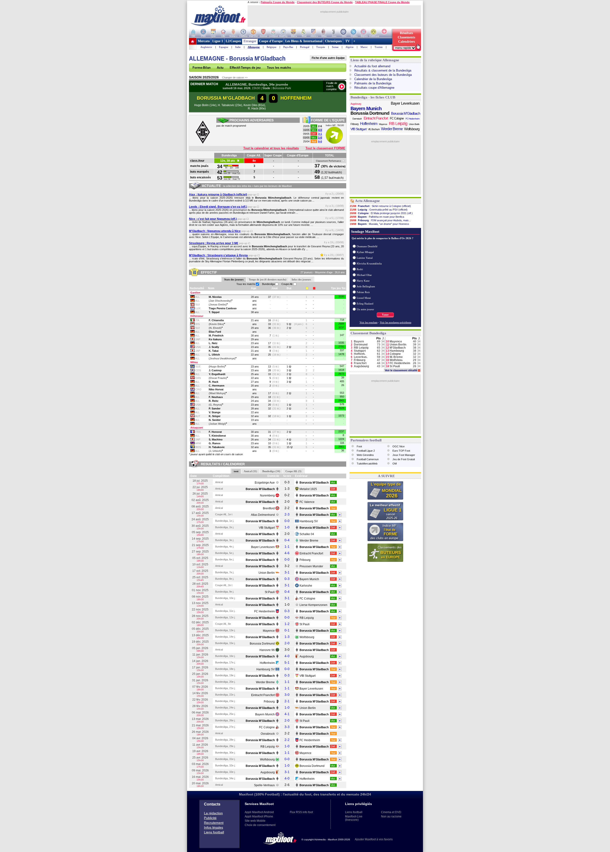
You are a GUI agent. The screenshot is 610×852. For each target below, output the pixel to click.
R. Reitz (214, 400)
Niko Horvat (216, 389)
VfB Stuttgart (267, 527)
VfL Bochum (374, 129)
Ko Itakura (215, 339)
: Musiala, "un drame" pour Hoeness (379, 223)
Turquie (320, 47)
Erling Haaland (365, 303)
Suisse (335, 47)
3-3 (287, 727)
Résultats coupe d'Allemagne (374, 87)
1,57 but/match (332, 178)
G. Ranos (214, 443)
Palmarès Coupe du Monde (278, 2)
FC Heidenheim (264, 611)
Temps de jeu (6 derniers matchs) (267, 279)
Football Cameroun (368, 459)
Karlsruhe (306, 585)
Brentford (269, 508)
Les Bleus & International (303, 41)
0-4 (287, 540)
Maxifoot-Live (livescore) (353, 818)
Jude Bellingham (366, 286)
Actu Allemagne (367, 201)
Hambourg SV (309, 521)
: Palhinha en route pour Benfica (377, 216)
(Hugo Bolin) (217, 366)
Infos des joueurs (301, 279)
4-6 (287, 553)
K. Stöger (214, 416)
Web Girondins (365, 455)
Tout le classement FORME (325, 148)
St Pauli (270, 592)
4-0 (320, 130)
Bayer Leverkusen (263, 547)
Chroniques (333, 41)
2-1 (287, 701)
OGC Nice (398, 446)
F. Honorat (215, 431)
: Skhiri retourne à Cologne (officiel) (380, 206)
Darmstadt (356, 118)
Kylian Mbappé (365, 252)
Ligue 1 (217, 41)
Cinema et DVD (391, 812)
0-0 (320, 141)
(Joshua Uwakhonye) (222, 358)
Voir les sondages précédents (395, 322)
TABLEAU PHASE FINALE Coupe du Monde (382, 2)
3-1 (320, 133)
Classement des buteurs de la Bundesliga (383, 75)
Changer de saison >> (235, 77)
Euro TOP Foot (401, 450)
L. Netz (213, 343)
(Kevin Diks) (216, 324)
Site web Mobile (255, 820)
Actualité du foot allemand (372, 66)
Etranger (250, 41)
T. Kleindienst (217, 435)
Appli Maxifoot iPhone (259, 816)
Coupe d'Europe (271, 41)
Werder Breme (309, 540)
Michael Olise (364, 275)
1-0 (320, 137)
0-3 (287, 579)
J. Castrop (215, 370)
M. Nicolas (215, 296)
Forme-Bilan (202, 67)
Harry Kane (363, 280)
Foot (359, 446)
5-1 (287, 662)
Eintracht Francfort (311, 553)
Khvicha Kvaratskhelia (369, 263)
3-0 (287, 695)
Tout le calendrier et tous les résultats (271, 148)
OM (394, 463)
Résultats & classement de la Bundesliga (382, 70)
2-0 (287, 643)
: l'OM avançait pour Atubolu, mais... (380, 220)
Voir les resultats (368, 322)
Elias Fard (215, 331)
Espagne (223, 47)
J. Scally (214, 347)
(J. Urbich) (215, 450)
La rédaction (213, 813)
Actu (220, 67)
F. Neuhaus (216, 397)
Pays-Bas (288, 47)
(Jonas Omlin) (218, 304)
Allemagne (254, 47)
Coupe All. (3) (293, 471)
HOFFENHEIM (296, 98)
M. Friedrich (216, 335)
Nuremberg (267, 495)
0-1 (287, 630)
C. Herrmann (216, 385)
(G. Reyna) (215, 404)
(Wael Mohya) (217, 393)
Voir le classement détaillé (402, 370)
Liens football (214, 832)
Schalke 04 (307, 534)
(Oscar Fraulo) (218, 378)
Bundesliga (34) (271, 471)
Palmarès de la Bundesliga (372, 83)
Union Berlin (267, 572)
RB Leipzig (307, 618)
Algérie (350, 47)
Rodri (360, 269)
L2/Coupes (233, 41)
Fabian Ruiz (363, 292)
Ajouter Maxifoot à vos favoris (374, 839)
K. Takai (214, 350)
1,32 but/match (331, 172)
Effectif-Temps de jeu (245, 67)
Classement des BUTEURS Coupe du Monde (325, 2)
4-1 (287, 714)
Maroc (364, 47)
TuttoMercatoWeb (367, 463)
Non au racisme (391, 816)
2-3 (287, 514)
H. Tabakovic (217, 447)
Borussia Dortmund (262, 643)
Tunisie (379, 47)
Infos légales (213, 827)
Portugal (304, 47)
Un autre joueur (365, 309)
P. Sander (214, 408)
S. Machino (216, 439)
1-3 (287, 637)
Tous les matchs (279, 67)
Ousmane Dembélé (367, 246)
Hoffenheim (267, 663)
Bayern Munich (309, 579)
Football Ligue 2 (366, 450)
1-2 (287, 624)
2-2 (287, 740)
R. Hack (213, 381)
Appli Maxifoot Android (259, 812)
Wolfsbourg (307, 637)
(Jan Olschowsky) (220, 300)
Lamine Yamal (365, 257)
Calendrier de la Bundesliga (373, 79)
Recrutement (214, 823)
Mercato (204, 41)
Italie (238, 47)
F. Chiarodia (216, 320)
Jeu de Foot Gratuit (403, 459)
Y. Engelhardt (217, 374)
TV (347, 41)
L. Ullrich (214, 354)
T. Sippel (214, 312)
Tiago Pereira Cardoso (223, 308)
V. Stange (214, 412)
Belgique (271, 47)
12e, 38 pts (228, 160)
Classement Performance (329, 161)
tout (236, 471)
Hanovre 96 (267, 650)
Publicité (210, 818)
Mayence (269, 630)
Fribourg (305, 560)
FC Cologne (307, 598)
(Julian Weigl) (217, 423)
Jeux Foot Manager (403, 455)
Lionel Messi (364, 297)
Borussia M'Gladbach (405, 113)
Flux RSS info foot (301, 812)
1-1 (287, 546)
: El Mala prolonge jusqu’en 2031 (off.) (381, 213)
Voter (385, 314)
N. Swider (215, 419)
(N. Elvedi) (215, 327)
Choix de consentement (260, 825)
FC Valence (307, 502)
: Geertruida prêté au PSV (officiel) (378, 209)
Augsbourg (307, 656)
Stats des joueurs (234, 279)
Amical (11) (250, 471)
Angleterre (206, 47)
